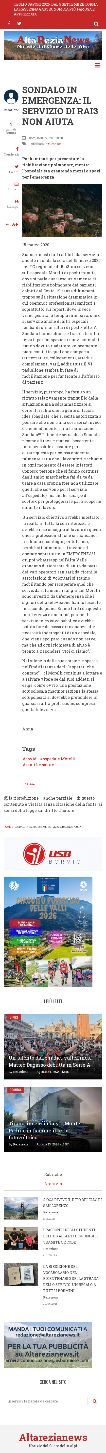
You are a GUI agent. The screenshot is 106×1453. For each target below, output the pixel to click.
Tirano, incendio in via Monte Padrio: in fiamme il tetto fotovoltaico (44, 1130)
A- (7, 224)
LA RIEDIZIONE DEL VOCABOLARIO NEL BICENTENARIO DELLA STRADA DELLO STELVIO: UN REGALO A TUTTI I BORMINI (71, 1278)
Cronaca (55, 144)
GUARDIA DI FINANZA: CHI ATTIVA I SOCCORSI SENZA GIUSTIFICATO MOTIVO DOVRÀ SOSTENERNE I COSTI (54, 9)
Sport (14, 1017)
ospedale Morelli (59, 758)
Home (7, 827)
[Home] (53, 42)
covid (30, 758)
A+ (15, 224)
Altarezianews (53, 1437)
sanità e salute (39, 764)
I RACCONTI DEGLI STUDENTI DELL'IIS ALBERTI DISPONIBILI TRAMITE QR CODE (70, 1236)
